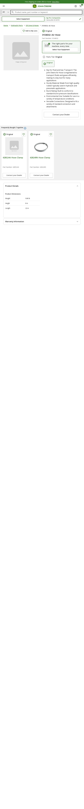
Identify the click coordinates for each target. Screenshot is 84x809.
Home (6, 25)
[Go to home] (42, 6)
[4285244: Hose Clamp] (14, 146)
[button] (23, 19)
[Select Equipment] (47, 45)
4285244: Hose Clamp (13, 157)
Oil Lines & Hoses (32, 25)
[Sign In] (76, 6)
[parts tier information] (44, 57)
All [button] (4, 12)
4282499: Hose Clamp (40, 157)
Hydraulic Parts (17, 25)
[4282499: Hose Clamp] (41, 146)
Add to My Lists (31, 31)
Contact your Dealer (61, 114)
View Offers (55, 2)
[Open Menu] (4, 6)
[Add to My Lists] (24, 134)
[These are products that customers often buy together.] (25, 128)
